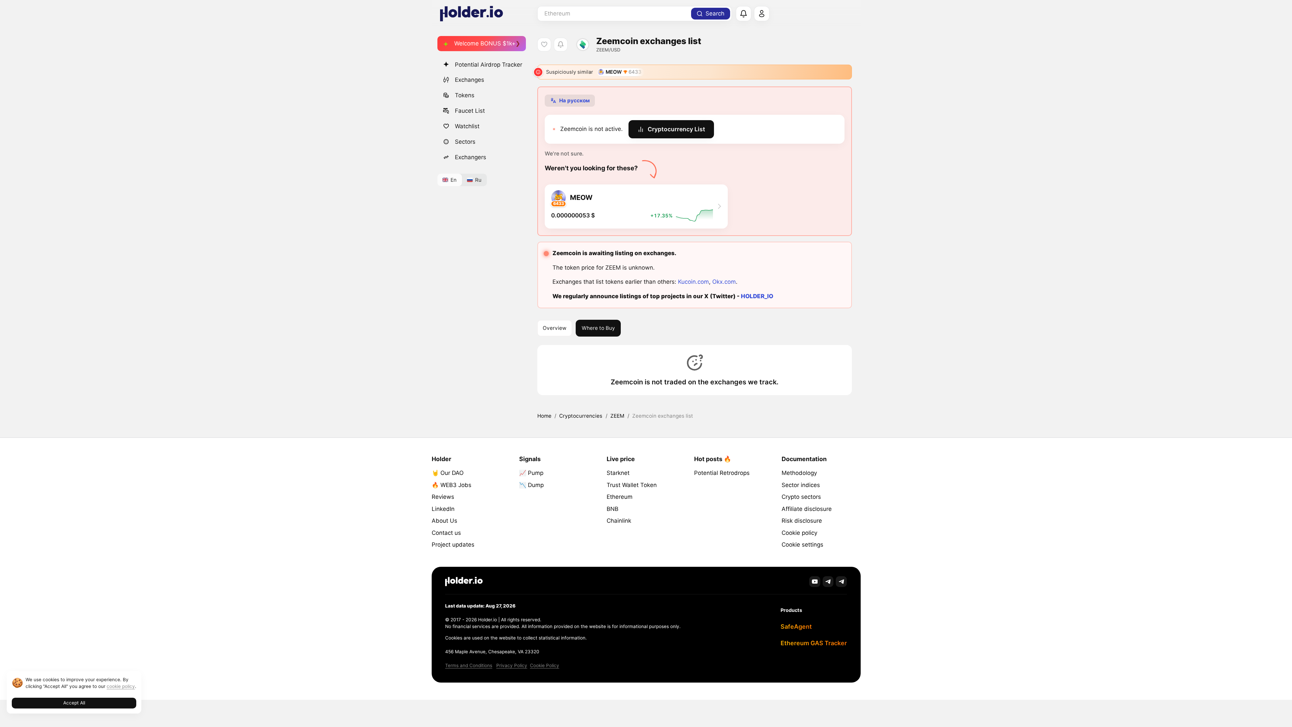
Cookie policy (799, 532)
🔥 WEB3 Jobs (451, 485)
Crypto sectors (801, 496)
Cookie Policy (544, 665)
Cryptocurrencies (580, 416)
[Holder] (464, 581)
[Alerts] (743, 14)
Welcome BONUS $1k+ (484, 43)
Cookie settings (802, 544)
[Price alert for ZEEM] (561, 44)
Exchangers (470, 157)
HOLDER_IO (757, 296)
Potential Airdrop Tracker (488, 64)
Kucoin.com (693, 281)
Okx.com (724, 281)
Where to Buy (598, 328)
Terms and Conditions (468, 665)
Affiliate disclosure (807, 509)
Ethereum (620, 496)
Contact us (446, 532)
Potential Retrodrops (722, 473)
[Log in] (761, 14)
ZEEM (617, 416)
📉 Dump (531, 485)
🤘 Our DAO (448, 473)
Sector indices (801, 485)
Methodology (799, 473)
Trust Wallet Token (632, 485)
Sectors (465, 141)
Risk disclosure (802, 520)
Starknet (618, 473)
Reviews (443, 496)
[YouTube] (814, 581)
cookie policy (121, 686)
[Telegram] (828, 581)
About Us (444, 520)
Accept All (74, 702)
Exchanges (469, 79)
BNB (612, 509)
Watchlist (467, 126)
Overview (554, 328)
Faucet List (470, 110)
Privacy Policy (511, 665)
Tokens (464, 95)
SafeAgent (796, 626)
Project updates (453, 544)
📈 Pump (531, 473)
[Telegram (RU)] (841, 581)
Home (544, 416)
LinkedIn (443, 509)
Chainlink (619, 520)
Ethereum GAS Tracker (814, 643)
